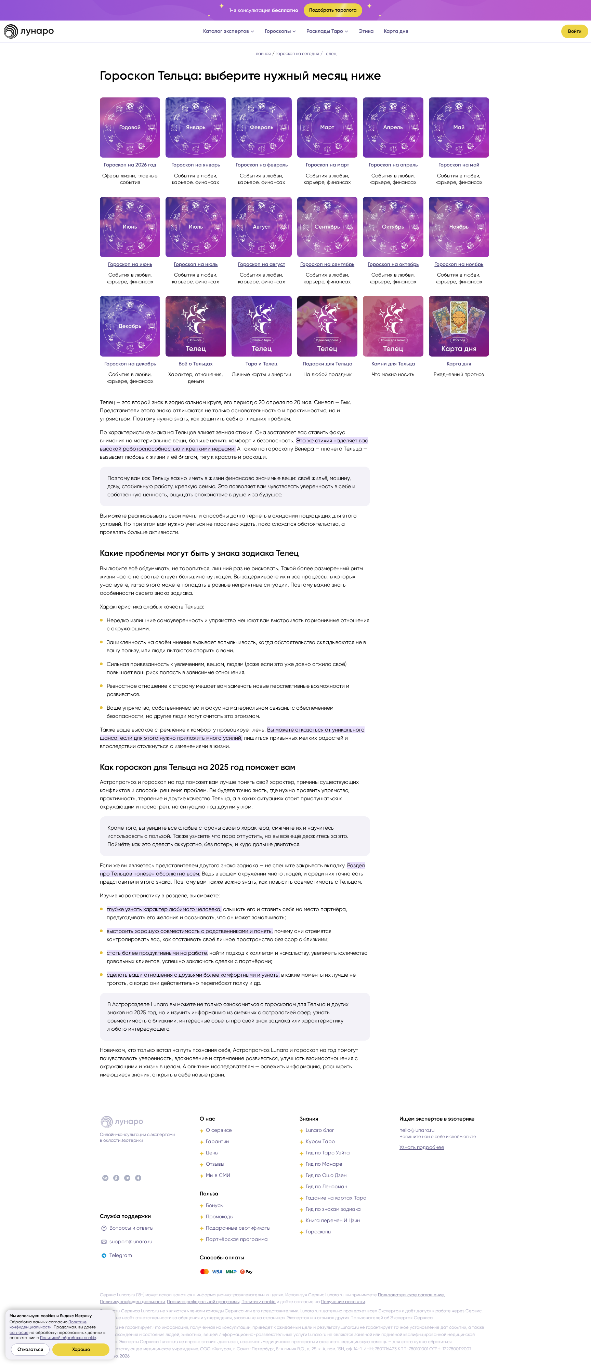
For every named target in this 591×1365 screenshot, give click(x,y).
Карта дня (396, 31)
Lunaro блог (320, 1130)
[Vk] (105, 1178)
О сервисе (219, 1130)
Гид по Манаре (324, 1164)
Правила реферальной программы (203, 1301)
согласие (19, 1332)
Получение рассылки (343, 1301)
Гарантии (217, 1141)
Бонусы (215, 1205)
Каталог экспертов (226, 31)
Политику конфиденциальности (132, 1301)
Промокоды (220, 1217)
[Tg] (127, 1178)
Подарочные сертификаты (238, 1228)
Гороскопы (278, 31)
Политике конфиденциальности (48, 1325)
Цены (212, 1153)
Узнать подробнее (421, 1147)
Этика (366, 31)
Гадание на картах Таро (336, 1198)
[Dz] (138, 1178)
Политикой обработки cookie (68, 1337)
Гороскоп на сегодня (297, 53)
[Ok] (116, 1178)
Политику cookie (258, 1301)
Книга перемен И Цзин (333, 1220)
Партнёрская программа (237, 1239)
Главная (262, 53)
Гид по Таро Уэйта (328, 1153)
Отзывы (215, 1164)
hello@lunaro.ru (416, 1130)
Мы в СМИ (218, 1175)
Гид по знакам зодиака (333, 1209)
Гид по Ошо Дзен (326, 1175)
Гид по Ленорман (326, 1186)
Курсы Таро (320, 1141)
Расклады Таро (324, 31)
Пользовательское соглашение (411, 1294)
